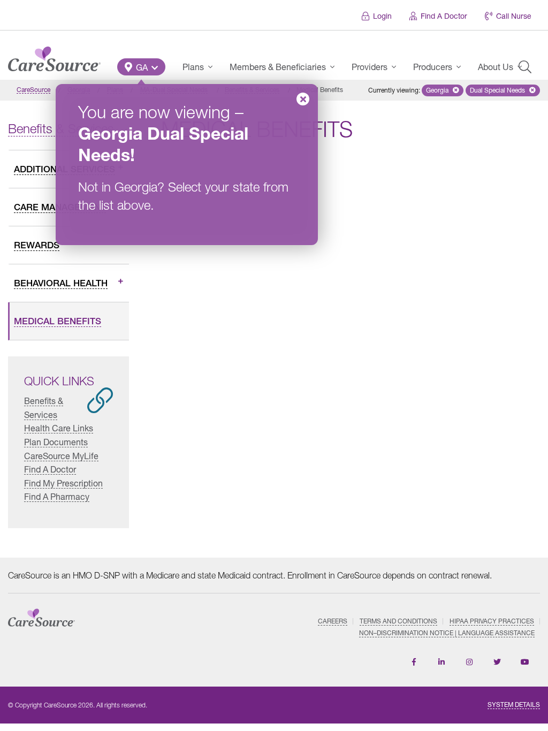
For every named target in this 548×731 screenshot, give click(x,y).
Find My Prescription (63, 483)
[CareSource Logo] (54, 56)
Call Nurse (513, 15)
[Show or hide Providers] (397, 67)
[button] (141, 66)
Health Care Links (58, 428)
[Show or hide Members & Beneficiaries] (335, 67)
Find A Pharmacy (56, 496)
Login (382, 15)
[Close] (303, 99)
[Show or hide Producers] (461, 67)
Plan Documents (56, 442)
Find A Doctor (444, 15)
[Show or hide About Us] (522, 67)
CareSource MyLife (61, 456)
